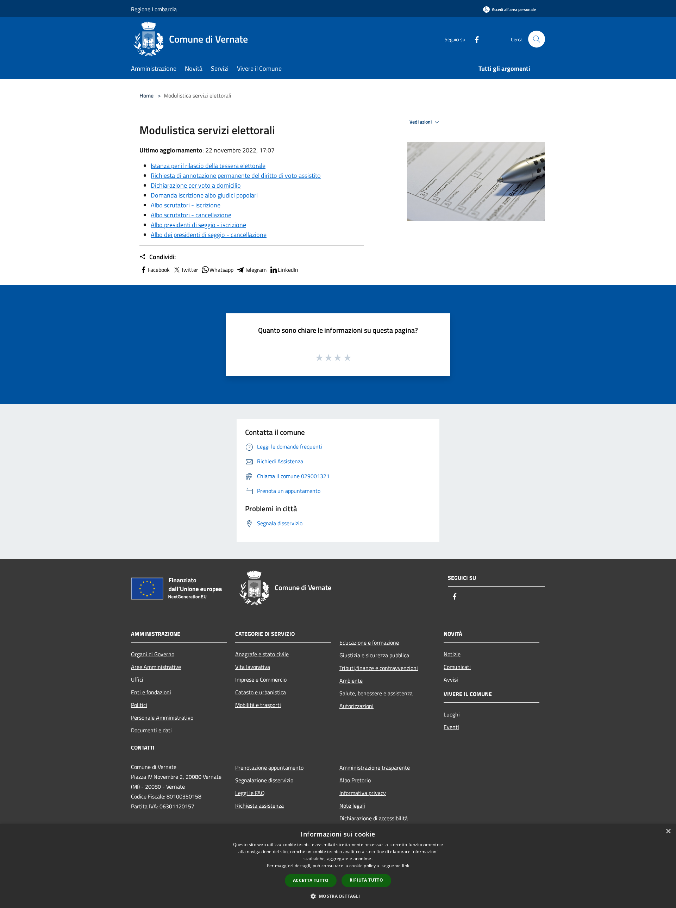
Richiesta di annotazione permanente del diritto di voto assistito (236, 175)
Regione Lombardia (154, 9)
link (405, 866)
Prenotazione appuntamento (269, 767)
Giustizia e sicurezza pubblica (374, 655)
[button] (338, 896)
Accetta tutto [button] (310, 880)
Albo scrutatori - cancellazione (191, 215)
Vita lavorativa (252, 667)
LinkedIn (288, 269)
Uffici (137, 679)
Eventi (451, 727)
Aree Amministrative (156, 667)
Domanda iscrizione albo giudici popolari (204, 195)
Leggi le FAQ (250, 793)
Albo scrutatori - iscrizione (185, 205)
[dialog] (338, 866)
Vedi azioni (421, 122)
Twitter (189, 269)
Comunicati (457, 667)
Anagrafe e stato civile (262, 654)
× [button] (668, 831)
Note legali (352, 805)
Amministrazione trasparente (374, 767)
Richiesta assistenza (259, 805)
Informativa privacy (362, 793)
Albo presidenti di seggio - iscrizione (198, 225)
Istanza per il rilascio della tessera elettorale (208, 165)
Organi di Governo (152, 654)
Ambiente (351, 680)
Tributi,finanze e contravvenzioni (378, 668)
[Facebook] (474, 39)
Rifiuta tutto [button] (366, 880)
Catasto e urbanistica (260, 692)
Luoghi (452, 714)
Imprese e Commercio (261, 679)
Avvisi (451, 679)
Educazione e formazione (369, 642)
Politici (139, 705)
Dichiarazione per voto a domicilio (196, 185)
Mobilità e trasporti (258, 705)
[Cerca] (536, 39)
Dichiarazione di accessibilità (373, 818)
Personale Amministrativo (162, 717)
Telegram (256, 269)
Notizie (452, 654)
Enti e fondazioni (151, 692)
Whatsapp (221, 269)
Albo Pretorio (355, 780)
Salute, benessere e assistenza (376, 693)
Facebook (159, 269)
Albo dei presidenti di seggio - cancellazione (209, 234)
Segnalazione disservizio (264, 780)
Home (146, 95)
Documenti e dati (151, 730)
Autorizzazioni (356, 706)
